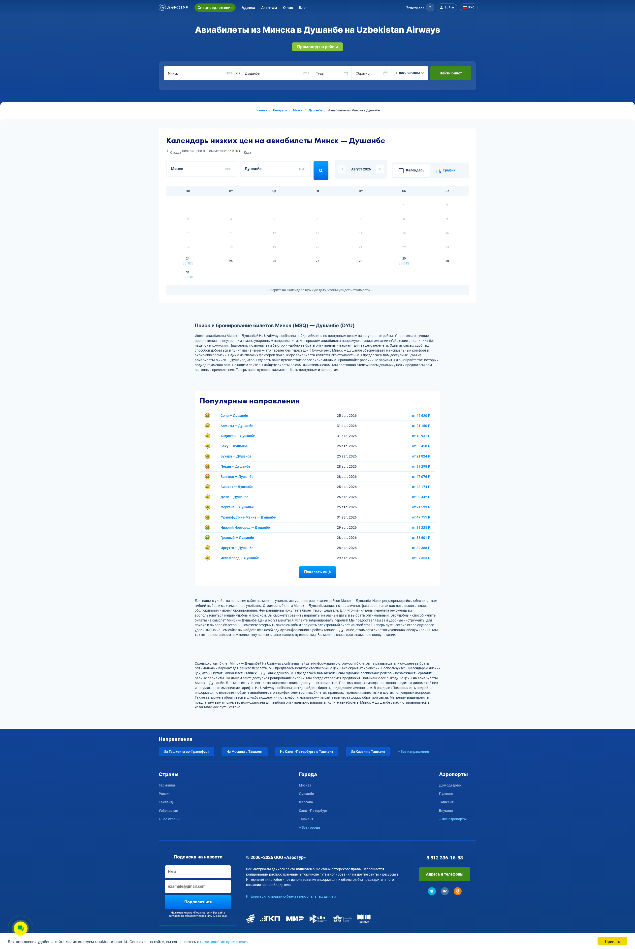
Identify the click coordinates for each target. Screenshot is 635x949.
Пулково (446, 794)
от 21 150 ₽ (421, 426)
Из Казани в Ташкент (368, 751)
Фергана (306, 802)
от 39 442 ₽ (421, 497)
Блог (303, 7)
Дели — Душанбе (235, 497)
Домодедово (450, 785)
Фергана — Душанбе (237, 507)
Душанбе (306, 794)
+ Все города (309, 827)
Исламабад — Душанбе (240, 558)
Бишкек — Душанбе (237, 487)
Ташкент (306, 819)
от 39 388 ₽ (421, 548)
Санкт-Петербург (313, 811)
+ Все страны (169, 819)
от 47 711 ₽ (421, 517)
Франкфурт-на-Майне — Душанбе (248, 517)
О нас (288, 7)
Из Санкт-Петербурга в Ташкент (306, 751)
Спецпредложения (215, 7)
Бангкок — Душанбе (237, 477)
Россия (164, 794)
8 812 (444, 858)
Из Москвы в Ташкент (244, 751)
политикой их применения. (225, 941)
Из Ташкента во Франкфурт (186, 751)
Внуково (446, 811)
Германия (167, 785)
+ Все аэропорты (453, 819)
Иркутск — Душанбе (237, 548)
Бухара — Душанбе (236, 456)
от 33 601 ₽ (421, 538)
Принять (612, 941)
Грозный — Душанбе (237, 538)
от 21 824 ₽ (421, 456)
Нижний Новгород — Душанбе (245, 527)
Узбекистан (168, 811)
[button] (420, 7)
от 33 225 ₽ (421, 527)
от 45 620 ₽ (421, 416)
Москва (305, 785)
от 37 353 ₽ (421, 558)
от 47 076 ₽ (421, 477)
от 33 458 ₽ (421, 446)
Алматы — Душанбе (237, 426)
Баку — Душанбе (234, 446)
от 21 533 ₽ (421, 507)
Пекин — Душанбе (235, 466)
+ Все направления (413, 751)
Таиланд (166, 802)
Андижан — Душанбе (238, 436)
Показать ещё (317, 572)
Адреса (248, 7)
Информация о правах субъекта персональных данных (291, 896)
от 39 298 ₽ (421, 466)
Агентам (269, 7)
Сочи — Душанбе (234, 416)
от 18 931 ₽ (421, 436)
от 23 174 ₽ (421, 487)
